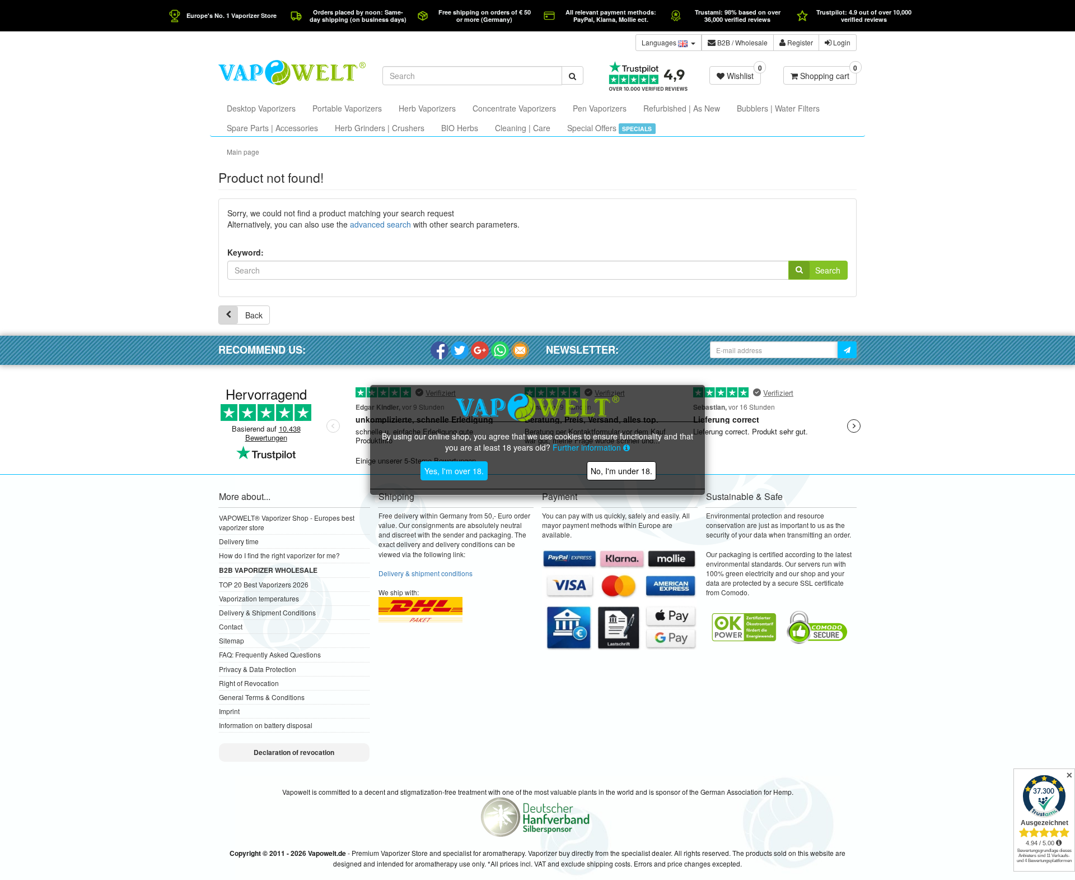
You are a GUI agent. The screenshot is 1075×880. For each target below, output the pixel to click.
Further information (588, 447)
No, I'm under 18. (621, 470)
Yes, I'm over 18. (454, 470)
